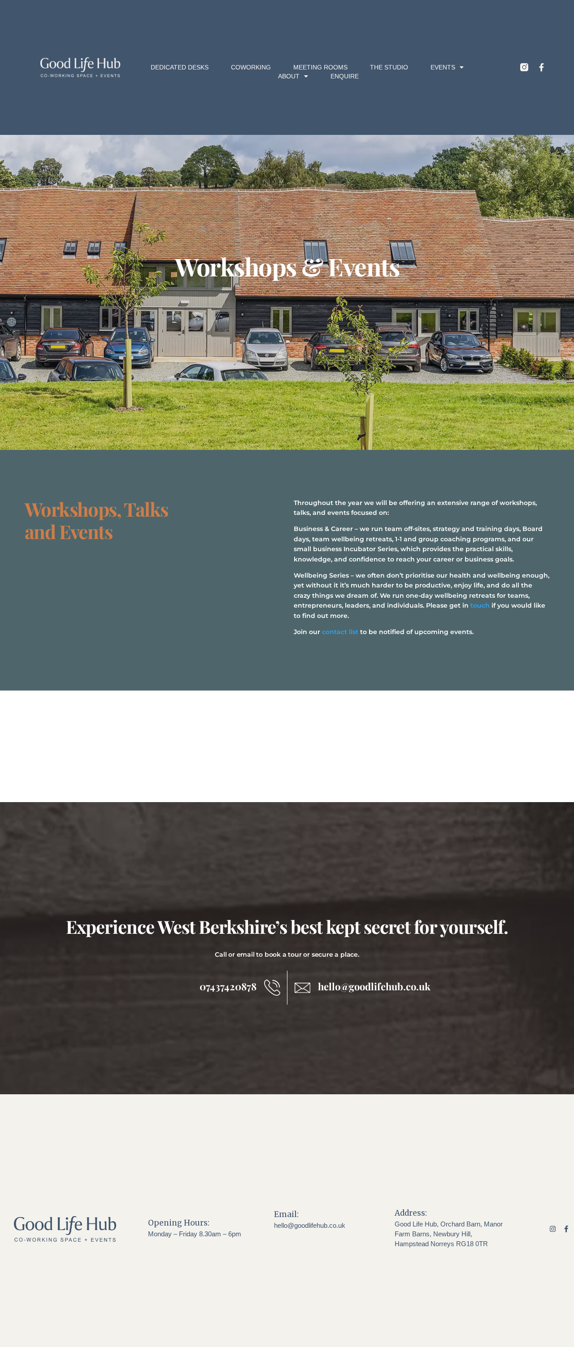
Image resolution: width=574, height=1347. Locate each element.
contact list (340, 632)
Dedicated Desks (180, 67)
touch (480, 605)
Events (442, 67)
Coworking (251, 67)
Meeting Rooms (320, 67)
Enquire (344, 76)
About (289, 76)
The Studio (389, 67)
